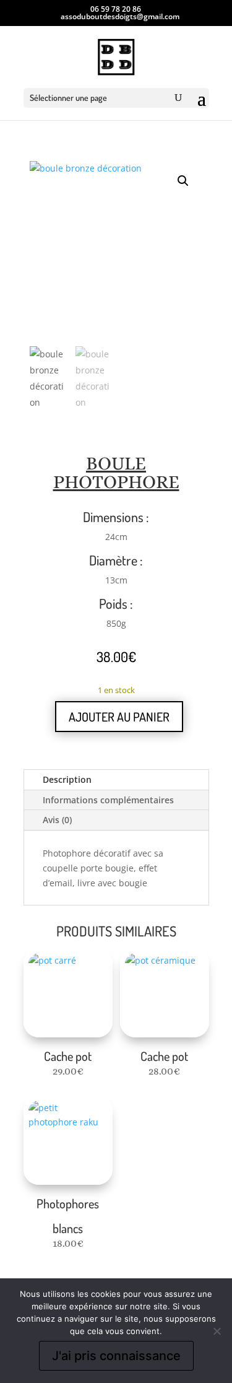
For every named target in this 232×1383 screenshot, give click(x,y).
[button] (183, 181)
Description (67, 779)
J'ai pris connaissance (116, 1355)
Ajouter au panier (119, 717)
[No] (216, 1331)
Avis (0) (57, 820)
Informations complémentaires (108, 800)
